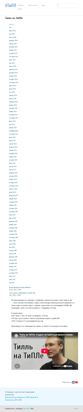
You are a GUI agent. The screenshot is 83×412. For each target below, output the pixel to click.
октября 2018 (13, 234)
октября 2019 (13, 208)
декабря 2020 (13, 176)
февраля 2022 (13, 147)
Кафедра (21, 5)
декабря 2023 (13, 108)
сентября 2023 (13, 118)
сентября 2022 (13, 134)
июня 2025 (12, 60)
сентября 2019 (13, 212)
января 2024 (13, 105)
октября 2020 (13, 183)
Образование (32, 5)
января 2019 (12, 225)
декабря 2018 (13, 228)
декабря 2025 (13, 47)
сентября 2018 (13, 237)
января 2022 (13, 150)
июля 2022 (12, 137)
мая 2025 (12, 63)
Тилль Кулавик (18, 303)
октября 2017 (13, 270)
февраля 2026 (13, 40)
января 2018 (12, 260)
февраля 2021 (13, 173)
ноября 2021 (12, 157)
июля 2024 (12, 86)
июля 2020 (12, 192)
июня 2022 (12, 141)
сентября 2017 (13, 273)
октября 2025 (13, 53)
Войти (76, 409)
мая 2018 (12, 247)
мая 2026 (12, 34)
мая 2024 (12, 92)
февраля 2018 (13, 257)
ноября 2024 (13, 76)
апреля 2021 (12, 166)
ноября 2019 (12, 205)
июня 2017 (12, 279)
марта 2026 (12, 37)
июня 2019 (12, 215)
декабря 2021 (13, 153)
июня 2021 (12, 163)
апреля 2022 (13, 144)
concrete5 (26, 409)
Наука (43, 5)
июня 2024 (12, 89)
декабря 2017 (13, 263)
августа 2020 (13, 189)
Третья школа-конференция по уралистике (22, 293)
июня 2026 (12, 31)
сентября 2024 (13, 82)
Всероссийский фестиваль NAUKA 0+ (20, 287)
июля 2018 (12, 241)
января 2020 (13, 199)
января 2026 (13, 44)
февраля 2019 (13, 221)
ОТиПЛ (10, 5)
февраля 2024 (13, 102)
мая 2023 (12, 124)
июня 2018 (12, 244)
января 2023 (13, 128)
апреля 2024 (13, 95)
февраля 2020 (13, 195)
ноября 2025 (13, 50)
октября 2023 (13, 115)
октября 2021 (13, 160)
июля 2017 (12, 276)
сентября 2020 (13, 186)
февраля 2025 (13, 69)
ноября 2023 (13, 111)
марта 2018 (12, 254)
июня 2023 (12, 121)
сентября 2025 (13, 57)
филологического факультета (15, 397)
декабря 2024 (13, 73)
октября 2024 (13, 79)
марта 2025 (12, 66)
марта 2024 (12, 99)
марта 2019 (12, 218)
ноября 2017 (12, 267)
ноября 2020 (13, 179)
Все (10, 27)
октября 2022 (13, 131)
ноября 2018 (12, 231)
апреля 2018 (12, 250)
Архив (20, 9)
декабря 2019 (13, 202)
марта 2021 (12, 170)
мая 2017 (12, 283)
